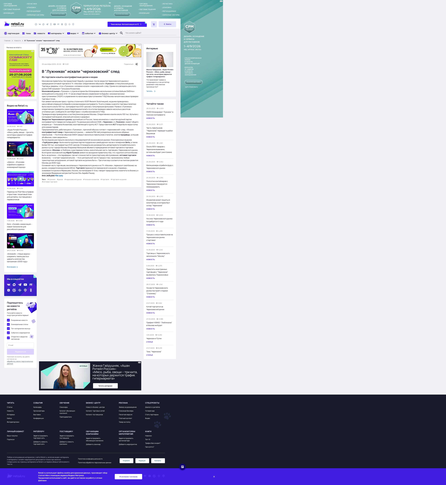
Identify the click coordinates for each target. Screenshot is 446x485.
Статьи (9, 407)
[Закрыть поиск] (120, 35)
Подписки (11, 439)
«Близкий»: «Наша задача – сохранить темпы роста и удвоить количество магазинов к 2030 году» (19, 258)
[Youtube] (54, 24)
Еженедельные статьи (19, 324)
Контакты (157, 461)
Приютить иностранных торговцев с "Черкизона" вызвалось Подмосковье (157, 272)
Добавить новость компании (67, 443)
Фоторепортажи (13, 422)
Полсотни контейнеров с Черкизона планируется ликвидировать (157, 184)
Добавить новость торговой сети (40, 443)
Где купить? (149, 447)
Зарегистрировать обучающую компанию (94, 439)
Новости (17, 40)
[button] (56, 33)
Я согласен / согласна (128, 477)
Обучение (64, 403)
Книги (148, 431)
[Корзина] (154, 24)
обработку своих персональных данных (20, 362)
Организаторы (38, 411)
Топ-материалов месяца (20, 328)
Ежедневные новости (19, 320)
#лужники (51, 179)
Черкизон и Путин (154, 338)
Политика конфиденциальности (90, 459)
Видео (147, 418)
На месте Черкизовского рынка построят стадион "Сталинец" (157, 291)
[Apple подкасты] (73, 24)
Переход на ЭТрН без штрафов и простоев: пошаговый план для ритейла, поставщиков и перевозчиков (20, 195)
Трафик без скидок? (152, 443)
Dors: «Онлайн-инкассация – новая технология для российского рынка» (19, 226)
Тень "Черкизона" (154, 351)
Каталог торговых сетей (95, 411)
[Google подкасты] (69, 24)
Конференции (38, 418)
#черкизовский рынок (73, 179)
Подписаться (20, 352)
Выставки (37, 414)
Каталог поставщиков (94, 414)
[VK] (40, 24)
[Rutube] (58, 24)
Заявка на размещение (128, 407)
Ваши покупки (12, 436)
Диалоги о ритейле (152, 407)
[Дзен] (62, 24)
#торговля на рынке (118, 179)
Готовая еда (149, 411)
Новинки (148, 436)
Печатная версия (125, 414)
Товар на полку (124, 422)
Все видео (11, 267)
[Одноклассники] (51, 24)
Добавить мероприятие (128, 444)
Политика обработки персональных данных (94, 462)
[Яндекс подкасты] (66, 24)
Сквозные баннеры (126, 411)
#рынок (60, 179)
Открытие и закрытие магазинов (19, 338)
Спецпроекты (152, 403)
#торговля (104, 179)
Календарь (37, 407)
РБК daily (59, 175)
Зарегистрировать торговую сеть (40, 437)
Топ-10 (147, 439)
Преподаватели (66, 417)
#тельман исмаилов (91, 179)
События (38, 403)
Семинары (64, 407)
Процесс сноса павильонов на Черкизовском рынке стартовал (159, 237)
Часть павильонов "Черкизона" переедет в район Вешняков (159, 131)
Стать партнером (152, 414)
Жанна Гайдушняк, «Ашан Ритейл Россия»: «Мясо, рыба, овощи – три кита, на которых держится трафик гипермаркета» (159, 73)
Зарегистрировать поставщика (67, 437)
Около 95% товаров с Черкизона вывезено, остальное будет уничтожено (159, 149)
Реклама (123, 403)
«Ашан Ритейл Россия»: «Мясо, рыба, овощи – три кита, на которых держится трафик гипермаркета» (20, 133)
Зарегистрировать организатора (126, 439)
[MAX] (43, 24)
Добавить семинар (93, 444)
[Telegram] (47, 24)
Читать (149, 91)
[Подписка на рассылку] (36, 24)
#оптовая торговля (49, 182)
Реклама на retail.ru (14, 47)
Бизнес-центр (93, 403)
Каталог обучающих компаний (67, 412)
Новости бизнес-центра (95, 407)
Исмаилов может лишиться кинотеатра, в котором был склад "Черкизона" (158, 203)
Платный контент (125, 418)
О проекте (126, 461)
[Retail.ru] (17, 24)
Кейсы (9, 418)
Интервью (11, 414)
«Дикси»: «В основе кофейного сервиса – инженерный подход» (16, 164)
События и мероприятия (20, 333)
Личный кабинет (15, 431)
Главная (7, 40)
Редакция (142, 461)
